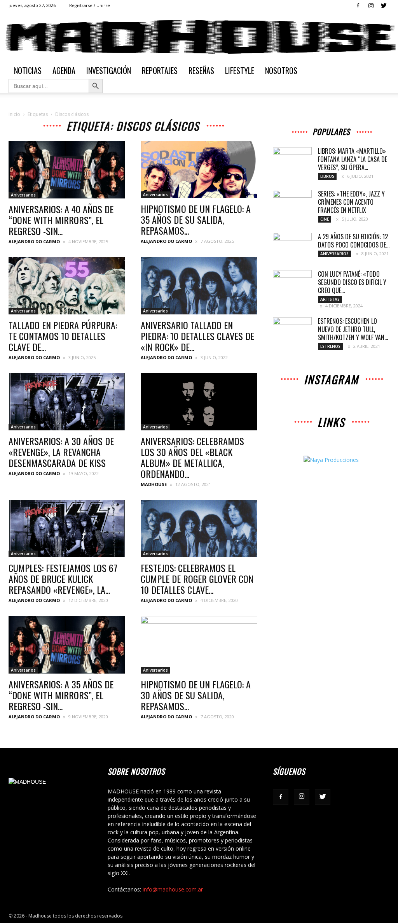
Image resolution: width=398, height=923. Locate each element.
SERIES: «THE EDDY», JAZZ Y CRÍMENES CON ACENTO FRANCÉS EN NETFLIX (351, 202)
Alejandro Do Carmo (34, 241)
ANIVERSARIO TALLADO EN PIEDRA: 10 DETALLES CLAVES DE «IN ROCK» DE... (197, 336)
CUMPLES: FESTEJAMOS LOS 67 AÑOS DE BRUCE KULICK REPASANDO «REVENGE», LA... (63, 579)
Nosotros (281, 70)
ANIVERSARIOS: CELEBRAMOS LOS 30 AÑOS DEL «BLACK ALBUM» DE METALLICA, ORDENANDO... (192, 457)
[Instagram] (371, 5)
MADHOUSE (154, 484)
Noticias (28, 70)
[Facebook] (358, 5)
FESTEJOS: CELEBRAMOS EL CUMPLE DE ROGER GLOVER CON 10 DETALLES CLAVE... (197, 579)
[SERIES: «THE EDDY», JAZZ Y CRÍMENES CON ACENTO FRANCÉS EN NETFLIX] (292, 203)
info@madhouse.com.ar (173, 889)
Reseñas (201, 70)
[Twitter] (383, 5)
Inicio (14, 114)
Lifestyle (239, 70)
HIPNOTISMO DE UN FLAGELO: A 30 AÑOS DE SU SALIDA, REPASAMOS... (196, 695)
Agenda (63, 70)
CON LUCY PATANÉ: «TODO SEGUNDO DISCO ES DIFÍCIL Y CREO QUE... (352, 282)
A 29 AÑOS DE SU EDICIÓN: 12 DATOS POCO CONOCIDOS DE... (353, 240)
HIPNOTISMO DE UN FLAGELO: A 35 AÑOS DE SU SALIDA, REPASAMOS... (196, 219)
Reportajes (160, 70)
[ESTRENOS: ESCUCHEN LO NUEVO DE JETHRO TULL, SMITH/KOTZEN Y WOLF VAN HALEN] (292, 330)
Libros (327, 176)
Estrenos (330, 346)
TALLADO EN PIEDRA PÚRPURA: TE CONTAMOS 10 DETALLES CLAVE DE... (63, 336)
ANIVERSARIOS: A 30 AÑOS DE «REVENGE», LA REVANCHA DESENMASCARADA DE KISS (61, 452)
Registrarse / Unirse (89, 5)
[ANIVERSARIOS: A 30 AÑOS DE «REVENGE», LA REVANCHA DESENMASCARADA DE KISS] (67, 401)
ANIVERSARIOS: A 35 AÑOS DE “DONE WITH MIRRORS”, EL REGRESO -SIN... (61, 695)
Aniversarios (23, 195)
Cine (324, 219)
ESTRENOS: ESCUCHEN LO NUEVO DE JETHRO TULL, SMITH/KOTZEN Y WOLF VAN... (353, 329)
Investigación (108, 70)
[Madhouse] (199, 37)
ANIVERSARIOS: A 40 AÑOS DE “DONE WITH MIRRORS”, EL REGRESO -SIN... (61, 220)
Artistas (330, 299)
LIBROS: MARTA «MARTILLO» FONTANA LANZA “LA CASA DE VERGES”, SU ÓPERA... (352, 159)
